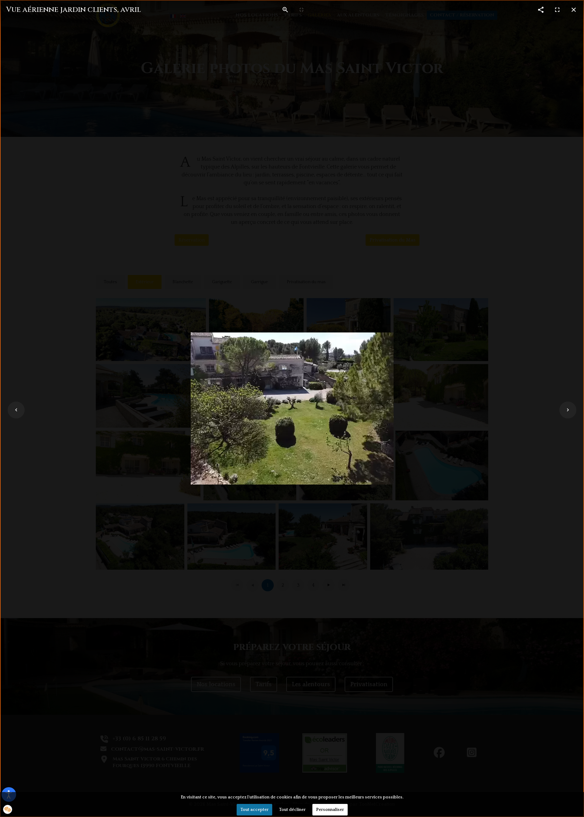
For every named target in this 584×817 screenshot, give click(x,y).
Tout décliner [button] (292, 809)
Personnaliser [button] (330, 809)
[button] (7, 809)
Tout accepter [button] (254, 809)
